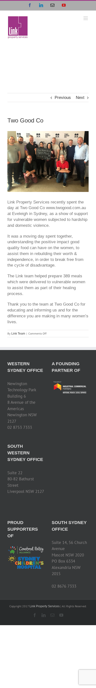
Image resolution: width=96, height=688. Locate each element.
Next (80, 97)
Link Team (18, 333)
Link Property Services (45, 606)
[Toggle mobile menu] (86, 18)
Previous (63, 97)
